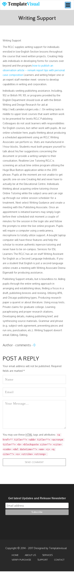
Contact (59, 559)
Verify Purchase (21, 559)
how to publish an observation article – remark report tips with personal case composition (34, 70)
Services (47, 555)
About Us (30, 555)
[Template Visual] (22, 4)
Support (42, 559)
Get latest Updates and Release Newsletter (37, 498)
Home (15, 555)
